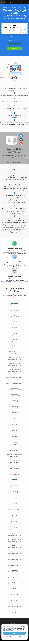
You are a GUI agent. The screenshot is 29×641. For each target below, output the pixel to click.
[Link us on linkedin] (17, 623)
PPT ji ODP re (14, 436)
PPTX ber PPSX (14, 582)
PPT (9, 43)
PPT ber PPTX (14, 491)
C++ (10, 162)
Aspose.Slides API (8, 280)
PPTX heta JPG (14, 558)
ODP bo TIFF (14, 339)
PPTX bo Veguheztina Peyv (14, 606)
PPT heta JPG (15, 430)
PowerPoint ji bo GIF (14, 351)
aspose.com (6, 18)
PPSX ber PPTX (14, 394)
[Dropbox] (23, 32)
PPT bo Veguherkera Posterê (14, 454)
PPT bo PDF (14, 442)
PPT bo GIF (14, 418)
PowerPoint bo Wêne (14, 363)
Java (8, 162)
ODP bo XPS (14, 345)
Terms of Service (11, 36)
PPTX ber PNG (14, 576)
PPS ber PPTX (14, 382)
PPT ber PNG (14, 448)
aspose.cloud (16, 18)
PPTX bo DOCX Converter (14, 539)
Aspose (5, 2)
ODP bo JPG (14, 315)
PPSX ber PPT (14, 388)
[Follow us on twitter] (14, 623)
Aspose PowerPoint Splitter (11, 227)
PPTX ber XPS (14, 612)
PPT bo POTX (14, 473)
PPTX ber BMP (14, 527)
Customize (8, 636)
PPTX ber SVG (14, 594)
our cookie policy (9, 630)
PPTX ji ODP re (14, 564)
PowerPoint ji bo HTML (14, 357)
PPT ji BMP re (14, 400)
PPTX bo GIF (14, 545)
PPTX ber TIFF (14, 600)
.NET (26, 161)
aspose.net (11, 18)
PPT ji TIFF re (14, 503)
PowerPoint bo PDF (14, 369)
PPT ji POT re (14, 460)
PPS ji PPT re (14, 375)
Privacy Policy (18, 36)
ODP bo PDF (14, 321)
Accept (14, 633)
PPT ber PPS (14, 479)
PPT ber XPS (14, 515)
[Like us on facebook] (11, 623)
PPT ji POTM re (14, 467)
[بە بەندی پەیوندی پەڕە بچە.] (20, 32)
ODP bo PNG (14, 327)
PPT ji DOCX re (14, 412)
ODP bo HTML (14, 309)
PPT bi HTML (14, 424)
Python (23, 161)
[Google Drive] (25, 32)
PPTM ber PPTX (14, 521)
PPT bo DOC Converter (14, 406)
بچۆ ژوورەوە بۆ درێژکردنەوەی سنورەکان (15, 30)
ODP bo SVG (14, 333)
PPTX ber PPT (14, 588)
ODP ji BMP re (14, 303)
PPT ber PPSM (14, 485)
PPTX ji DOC (14, 533)
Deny (20, 636)
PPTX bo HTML (14, 551)
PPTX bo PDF (14, 570)
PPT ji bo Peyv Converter (14, 509)
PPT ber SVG (14, 497)
